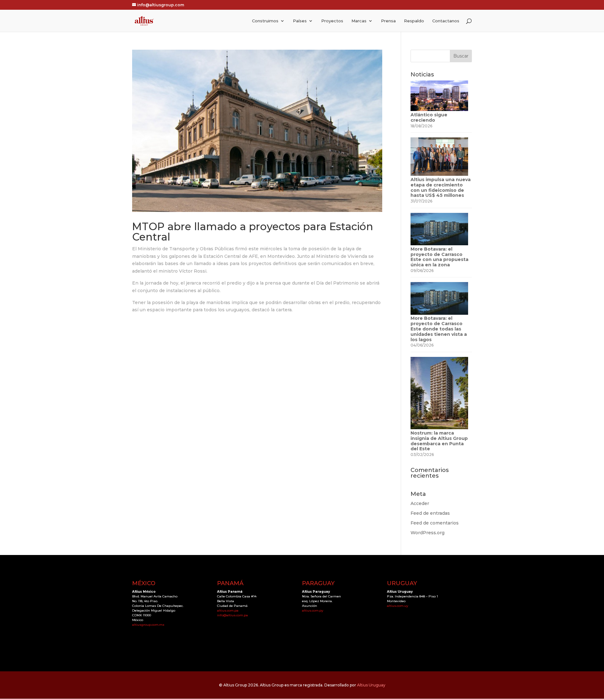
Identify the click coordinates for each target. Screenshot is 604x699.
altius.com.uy (397, 606)
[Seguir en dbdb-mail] (162, 638)
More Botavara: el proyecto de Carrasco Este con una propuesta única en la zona (439, 257)
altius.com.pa (227, 610)
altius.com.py (312, 610)
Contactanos (445, 21)
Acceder (420, 503)
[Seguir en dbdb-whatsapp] (150, 638)
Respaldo (414, 21)
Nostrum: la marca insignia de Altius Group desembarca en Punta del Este (439, 441)
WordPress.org (428, 532)
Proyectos (332, 21)
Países (300, 21)
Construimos (265, 21)
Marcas (358, 21)
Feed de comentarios (435, 523)
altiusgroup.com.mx (148, 625)
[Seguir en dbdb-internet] (137, 638)
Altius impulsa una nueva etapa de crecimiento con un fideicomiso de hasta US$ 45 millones (441, 187)
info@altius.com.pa (232, 615)
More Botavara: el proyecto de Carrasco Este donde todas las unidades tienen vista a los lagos (439, 328)
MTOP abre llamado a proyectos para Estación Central (252, 231)
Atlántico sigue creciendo (429, 117)
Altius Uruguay (371, 685)
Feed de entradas (430, 513)
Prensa (388, 21)
